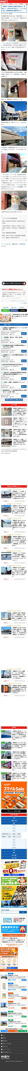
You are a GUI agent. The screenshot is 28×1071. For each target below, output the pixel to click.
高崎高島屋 (17, 74)
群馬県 (11, 13)
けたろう (8, 453)
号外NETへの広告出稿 (6, 1043)
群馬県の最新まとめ (6, 834)
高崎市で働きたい (8, 324)
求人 (16, 4)
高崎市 (19, 834)
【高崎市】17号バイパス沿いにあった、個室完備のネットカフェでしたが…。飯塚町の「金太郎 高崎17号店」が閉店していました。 (19, 509)
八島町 (10, 451)
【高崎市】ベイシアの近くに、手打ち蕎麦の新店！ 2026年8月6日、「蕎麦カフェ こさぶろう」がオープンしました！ (19, 556)
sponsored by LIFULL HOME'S (18, 970)
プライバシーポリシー (6, 1049)
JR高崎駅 (3, 147)
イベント (3, 453)
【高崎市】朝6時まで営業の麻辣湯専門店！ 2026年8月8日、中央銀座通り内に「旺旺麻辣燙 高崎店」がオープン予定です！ (19, 689)
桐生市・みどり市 (16, 836)
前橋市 (14, 834)
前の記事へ (6, 307)
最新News (11, 4)
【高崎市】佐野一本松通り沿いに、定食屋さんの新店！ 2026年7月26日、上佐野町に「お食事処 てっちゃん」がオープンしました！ (19, 616)
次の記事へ (22, 307)
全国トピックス (4, 4)
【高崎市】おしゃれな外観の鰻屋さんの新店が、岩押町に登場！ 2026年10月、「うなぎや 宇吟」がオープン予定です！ (19, 776)
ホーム (3, 1035)
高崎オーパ (17, 99)
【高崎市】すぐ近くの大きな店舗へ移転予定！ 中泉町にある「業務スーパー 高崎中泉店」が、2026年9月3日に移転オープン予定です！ (19, 631)
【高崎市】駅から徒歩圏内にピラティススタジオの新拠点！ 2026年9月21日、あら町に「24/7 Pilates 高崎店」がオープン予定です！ (19, 755)
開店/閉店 (21, 4)
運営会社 (4, 1038)
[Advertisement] (14, 470)
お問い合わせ (5, 1046)
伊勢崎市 (4, 836)
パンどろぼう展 (14, 18)
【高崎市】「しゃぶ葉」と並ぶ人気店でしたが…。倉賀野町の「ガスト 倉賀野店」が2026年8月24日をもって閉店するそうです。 (19, 495)
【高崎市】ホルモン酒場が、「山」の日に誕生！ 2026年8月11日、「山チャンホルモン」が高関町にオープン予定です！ (19, 675)
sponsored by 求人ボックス (19, 324)
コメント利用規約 (23, 303)
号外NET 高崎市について (7, 1052)
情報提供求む (5, 1040)
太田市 (9, 836)
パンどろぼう (5, 174)
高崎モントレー (15, 122)
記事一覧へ (14, 307)
